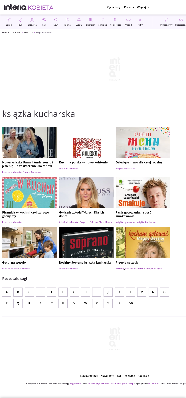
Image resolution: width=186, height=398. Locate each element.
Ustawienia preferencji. (122, 383)
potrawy (120, 268)
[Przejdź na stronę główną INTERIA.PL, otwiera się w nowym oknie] (15, 7)
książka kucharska (12, 172)
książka (120, 222)
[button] (144, 7)
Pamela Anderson (32, 172)
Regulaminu (76, 383)
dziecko (6, 268)
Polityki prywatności (98, 383)
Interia (5, 32)
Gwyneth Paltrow (89, 222)
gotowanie (130, 222)
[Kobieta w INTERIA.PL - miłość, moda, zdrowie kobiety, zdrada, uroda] (40, 7)
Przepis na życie (154, 268)
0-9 (131, 303)
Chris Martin (105, 222)
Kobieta (17, 32)
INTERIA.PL (154, 383)
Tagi (26, 32)
